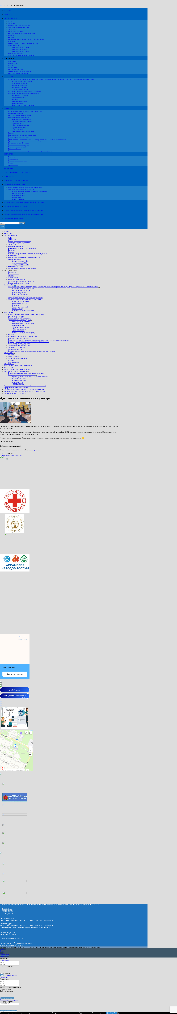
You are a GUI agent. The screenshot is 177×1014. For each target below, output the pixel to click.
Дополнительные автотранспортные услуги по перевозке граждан (30, 151)
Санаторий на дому (18, 193)
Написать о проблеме (15, 674)
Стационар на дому (18, 195)
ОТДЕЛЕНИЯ (8, 76)
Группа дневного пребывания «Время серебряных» (29, 191)
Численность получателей (17, 147)
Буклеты (11, 133)
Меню (2, 227)
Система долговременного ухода (23, 131)
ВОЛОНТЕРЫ (8, 168)
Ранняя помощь (17, 103)
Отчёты (10, 65)
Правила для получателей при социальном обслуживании (27, 141)
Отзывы (10, 163)
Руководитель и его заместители (19, 25)
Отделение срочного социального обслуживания (24, 91)
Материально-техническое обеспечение (21, 55)
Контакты (11, 157)
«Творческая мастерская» (21, 125)
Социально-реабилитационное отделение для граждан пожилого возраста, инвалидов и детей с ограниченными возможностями (51, 79)
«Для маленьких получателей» (22, 121)
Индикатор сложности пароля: (10, 987)
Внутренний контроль (15, 53)
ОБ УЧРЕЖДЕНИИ (10, 18)
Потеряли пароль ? (10, 975)
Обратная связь (13, 159)
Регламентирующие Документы (18, 143)
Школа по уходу (17, 197)
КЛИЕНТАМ (8, 108)
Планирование (13, 63)
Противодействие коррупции (18, 73)
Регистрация (4, 960)
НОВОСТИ (8, 14)
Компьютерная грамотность (21, 119)
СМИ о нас (12, 23)
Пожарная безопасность (16, 69)
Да (107, 1013)
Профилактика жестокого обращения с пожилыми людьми (23, 214)
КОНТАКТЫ (8, 154)
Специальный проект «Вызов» (14, 218)
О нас (10, 21)
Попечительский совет (15, 31)
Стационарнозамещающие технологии (21, 189)
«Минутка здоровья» (19, 127)
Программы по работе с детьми (23, 105)
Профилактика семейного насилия (15, 206)
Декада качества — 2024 (20, 47)
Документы (12, 61)
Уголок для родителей (19, 101)
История (11, 37)
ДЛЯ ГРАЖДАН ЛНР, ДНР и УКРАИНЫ (17, 172)
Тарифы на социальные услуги (18, 145)
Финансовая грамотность (20, 83)
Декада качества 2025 (19, 49)
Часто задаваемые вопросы (17, 161)
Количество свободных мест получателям (22, 135)
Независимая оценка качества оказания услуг (23, 43)
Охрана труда (12, 67)
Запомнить (6, 973)
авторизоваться (36, 450)
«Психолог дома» (18, 123)
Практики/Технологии (19, 87)
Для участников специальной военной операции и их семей (24, 202)
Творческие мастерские (20, 89)
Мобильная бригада (14, 149)
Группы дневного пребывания (22, 81)
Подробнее (113, 1013)
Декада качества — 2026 (20, 51)
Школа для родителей (19, 85)
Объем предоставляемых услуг (18, 137)
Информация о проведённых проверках (21, 33)
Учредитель (12, 29)
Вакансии (11, 35)
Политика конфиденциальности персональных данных (26, 39)
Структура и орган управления (18, 27)
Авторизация (4, 977)
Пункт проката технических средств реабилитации (25, 111)
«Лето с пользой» (18, 129)
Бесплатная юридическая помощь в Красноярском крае (15, 689)
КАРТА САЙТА (9, 176)
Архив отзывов (13, 165)
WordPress (91, 947)
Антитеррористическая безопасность (20, 71)
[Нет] (118, 1013)
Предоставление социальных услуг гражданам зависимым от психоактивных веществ (37, 139)
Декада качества (13, 45)
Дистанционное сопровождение (19, 117)
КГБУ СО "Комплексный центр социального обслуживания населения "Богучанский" (48, 947)
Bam (98, 947)
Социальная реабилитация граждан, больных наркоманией (23, 210)
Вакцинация (12, 41)
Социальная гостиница (15, 113)
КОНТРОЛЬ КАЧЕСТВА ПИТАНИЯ (16, 180)
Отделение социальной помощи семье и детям (23, 93)
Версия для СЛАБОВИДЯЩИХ (11, 455)
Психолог (15, 99)
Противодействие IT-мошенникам (19, 115)
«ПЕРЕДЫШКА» (18, 199)
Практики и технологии (20, 95)
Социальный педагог (19, 97)
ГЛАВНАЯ (7, 10)
